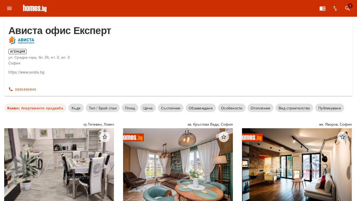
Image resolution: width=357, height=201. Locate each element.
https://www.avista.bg (26, 72)
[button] (105, 137)
